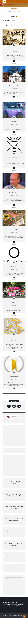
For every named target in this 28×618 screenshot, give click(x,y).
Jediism (14, 121)
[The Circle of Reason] (14, 254)
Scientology (14, 338)
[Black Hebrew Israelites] (14, 74)
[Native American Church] (14, 145)
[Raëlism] (14, 290)
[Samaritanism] (14, 37)
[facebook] (9, 406)
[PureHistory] (14, 4)
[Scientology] (14, 326)
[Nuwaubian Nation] (14, 217)
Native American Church (14, 157)
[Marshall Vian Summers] (14, 180)
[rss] (19, 406)
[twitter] (14, 406)
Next (23, 396)
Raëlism (14, 302)
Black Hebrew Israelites (14, 86)
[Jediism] (14, 109)
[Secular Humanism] (14, 364)
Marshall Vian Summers (14, 192)
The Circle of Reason (14, 266)
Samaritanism (14, 49)
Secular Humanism (14, 376)
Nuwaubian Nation (14, 229)
